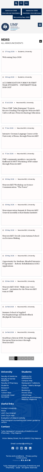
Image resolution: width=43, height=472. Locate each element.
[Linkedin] (30, 448)
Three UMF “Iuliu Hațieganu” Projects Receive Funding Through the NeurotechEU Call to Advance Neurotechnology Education (21, 110)
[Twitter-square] (26, 448)
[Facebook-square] (12, 448)
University (28, 51)
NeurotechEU (21, 102)
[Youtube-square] (21, 448)
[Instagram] (17, 448)
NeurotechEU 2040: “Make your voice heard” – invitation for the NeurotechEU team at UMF (19, 289)
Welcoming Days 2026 (11, 57)
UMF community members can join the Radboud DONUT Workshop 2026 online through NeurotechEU (20, 161)
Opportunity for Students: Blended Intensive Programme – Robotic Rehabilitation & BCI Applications (21, 263)
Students (21, 51)
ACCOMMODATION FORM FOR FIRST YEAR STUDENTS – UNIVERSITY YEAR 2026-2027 (19, 85)
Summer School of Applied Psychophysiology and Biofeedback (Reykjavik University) (17, 314)
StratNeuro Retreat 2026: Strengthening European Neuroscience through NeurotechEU (19, 340)
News (5, 39)
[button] (40, 25)
